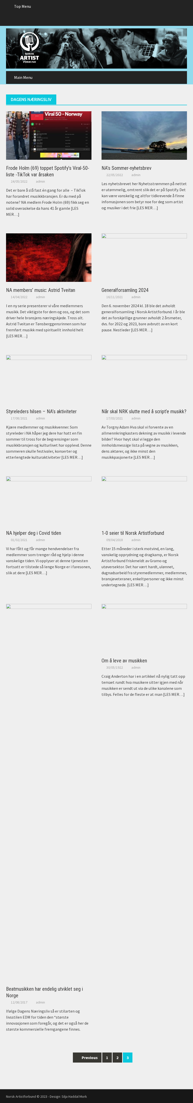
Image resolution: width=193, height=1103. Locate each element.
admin (40, 181)
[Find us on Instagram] (106, 19)
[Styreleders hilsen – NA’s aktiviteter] (48, 378)
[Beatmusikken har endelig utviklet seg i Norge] (48, 791)
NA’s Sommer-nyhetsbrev (127, 168)
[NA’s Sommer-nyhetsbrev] (144, 134)
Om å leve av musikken (124, 661)
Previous (89, 1057)
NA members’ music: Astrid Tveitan (40, 290)
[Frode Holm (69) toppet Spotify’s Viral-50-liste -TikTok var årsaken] (48, 134)
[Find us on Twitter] (96, 19)
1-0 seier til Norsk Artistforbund (133, 533)
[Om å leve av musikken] (144, 627)
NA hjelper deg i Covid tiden (33, 533)
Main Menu (23, 77)
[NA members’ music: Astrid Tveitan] (48, 256)
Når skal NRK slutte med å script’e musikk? (144, 411)
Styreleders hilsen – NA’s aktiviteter (41, 411)
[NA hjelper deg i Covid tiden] (48, 500)
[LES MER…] (147, 207)
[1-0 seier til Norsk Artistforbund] (144, 500)
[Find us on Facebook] (86, 19)
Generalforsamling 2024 (125, 290)
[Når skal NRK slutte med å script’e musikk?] (144, 378)
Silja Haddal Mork (74, 1096)
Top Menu (22, 6)
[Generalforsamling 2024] (144, 256)
